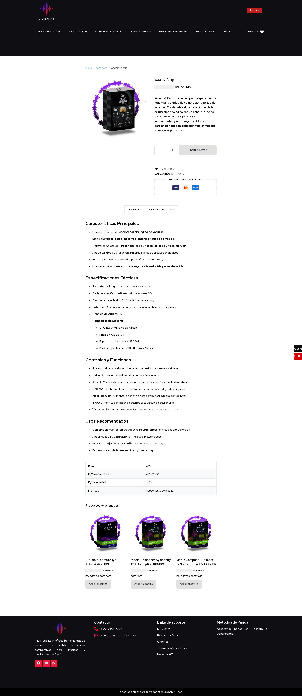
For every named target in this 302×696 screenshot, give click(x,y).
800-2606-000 (111, 629)
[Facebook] (38, 663)
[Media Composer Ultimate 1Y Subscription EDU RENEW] (196, 533)
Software (177, 173)
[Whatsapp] (54, 663)
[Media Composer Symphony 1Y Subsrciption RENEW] (151, 533)
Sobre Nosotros (108, 31)
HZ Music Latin (49, 31)
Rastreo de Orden (173, 31)
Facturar (254, 10)
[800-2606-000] (96, 629)
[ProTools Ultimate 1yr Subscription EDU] (105, 533)
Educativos (92, 576)
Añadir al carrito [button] (98, 584)
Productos (78, 31)
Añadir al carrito (198, 150)
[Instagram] (46, 663)
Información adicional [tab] (161, 209)
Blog (228, 31)
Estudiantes (206, 31)
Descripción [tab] (135, 209)
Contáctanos (140, 31)
